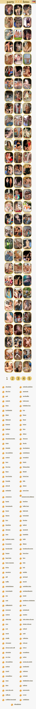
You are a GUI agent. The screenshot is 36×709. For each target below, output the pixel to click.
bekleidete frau (26, 405)
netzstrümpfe (9, 591)
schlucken (25, 638)
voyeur (24, 695)
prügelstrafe (26, 610)
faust (7, 462)
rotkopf (25, 629)
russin (7, 633)
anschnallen (26, 396)
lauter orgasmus (10, 562)
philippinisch (9, 605)
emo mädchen (9, 452)
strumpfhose (9, 676)
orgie (7, 600)
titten (7, 685)
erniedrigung (26, 452)
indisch (25, 525)
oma (7, 596)
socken (24, 657)
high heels (25, 511)
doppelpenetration (10, 438)
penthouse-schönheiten (29, 600)
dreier (7, 443)
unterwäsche (26, 690)
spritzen (8, 666)
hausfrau (25, 501)
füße (24, 481)
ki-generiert (9, 544)
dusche (24, 443)
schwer (24, 647)
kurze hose (25, 553)
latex (24, 558)
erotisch (8, 457)
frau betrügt (9, 476)
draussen (25, 438)
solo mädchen (9, 662)
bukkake (8, 429)
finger (7, 471)
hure (7, 520)
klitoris (24, 544)
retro (7, 624)
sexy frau (8, 657)
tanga (7, 680)
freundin (8, 481)
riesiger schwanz (27, 624)
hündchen (8, 525)
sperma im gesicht (27, 662)
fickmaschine (26, 467)
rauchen (25, 614)
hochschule (26, 515)
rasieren (8, 614)
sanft (24, 633)
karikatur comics (10, 539)
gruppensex (9, 496)
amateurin (25, 391)
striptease (25, 671)
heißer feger (26, 506)
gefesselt (8, 486)
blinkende (8, 419)
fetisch (24, 462)
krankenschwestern (28, 548)
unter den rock (9, 690)
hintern (7, 515)
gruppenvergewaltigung (28, 496)
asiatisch (8, 401)
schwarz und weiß (10, 647)
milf (7, 577)
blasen (24, 415)
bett (24, 410)
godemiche (8, 490)
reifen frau (8, 619)
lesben (7, 567)
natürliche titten (27, 586)
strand (7, 671)
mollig (7, 581)
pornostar (8, 610)
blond (24, 419)
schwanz (25, 643)
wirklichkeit (26, 699)
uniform (25, 685)
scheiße (7, 638)
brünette (8, 424)
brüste (24, 424)
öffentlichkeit (17, 704)
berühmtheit (9, 410)
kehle (24, 539)
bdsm (7, 405)
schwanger (8, 643)
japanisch (25, 529)
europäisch (25, 457)
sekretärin (8, 652)
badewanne (26, 401)
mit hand (25, 577)
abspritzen (8, 386)
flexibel (24, 471)
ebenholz (8, 448)
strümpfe (25, 676)
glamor (24, 486)
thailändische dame (28, 680)
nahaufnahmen (10, 586)
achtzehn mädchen (27, 386)
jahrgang (8, 529)
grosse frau (26, 490)
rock (7, 629)
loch (24, 567)
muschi (25, 581)
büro (24, 429)
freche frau (25, 476)
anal (7, 396)
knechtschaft (9, 548)
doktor (24, 434)
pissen (24, 605)
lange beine (8, 558)
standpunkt (26, 666)
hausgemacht (9, 506)
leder (24, 562)
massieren (8, 572)
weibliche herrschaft (11, 699)
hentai (7, 511)
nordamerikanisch (27, 591)
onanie (24, 596)
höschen (25, 520)
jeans (7, 534)
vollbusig (8, 695)
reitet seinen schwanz (28, 619)
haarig (7, 501)
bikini (7, 415)
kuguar (7, 553)
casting (7, 434)
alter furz (8, 391)
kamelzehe (25, 534)
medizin (25, 572)
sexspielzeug (26, 652)
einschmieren (26, 448)
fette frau (8, 467)
